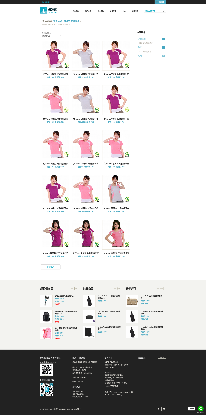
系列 (140, 55)
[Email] (163, 409)
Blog (124, 11)
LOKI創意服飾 (145, 51)
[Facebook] (158, 409)
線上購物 (101, 11)
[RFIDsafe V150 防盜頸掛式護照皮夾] (89, 332)
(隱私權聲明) (77, 409)
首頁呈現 (57, 21)
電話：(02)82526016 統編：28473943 (79, 379)
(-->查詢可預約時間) (112, 386)
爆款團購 (135, 11)
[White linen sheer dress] (46, 301)
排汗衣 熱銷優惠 (72, 21)
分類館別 (142, 39)
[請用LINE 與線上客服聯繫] (54, 370)
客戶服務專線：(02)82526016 (82, 373)
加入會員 (88, 11)
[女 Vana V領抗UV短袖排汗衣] (55, 54)
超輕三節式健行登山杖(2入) (64, 296)
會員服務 (113, 11)
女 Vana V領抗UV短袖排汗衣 (55, 74)
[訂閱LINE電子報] (54, 389)
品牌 (140, 47)
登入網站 (76, 11)
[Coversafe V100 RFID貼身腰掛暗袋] (89, 316)
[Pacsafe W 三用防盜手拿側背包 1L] (132, 301)
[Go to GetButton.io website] (200, 412)
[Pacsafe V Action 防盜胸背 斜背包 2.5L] (89, 301)
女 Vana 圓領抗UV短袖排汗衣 (116, 208)
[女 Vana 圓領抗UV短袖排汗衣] (116, 189)
